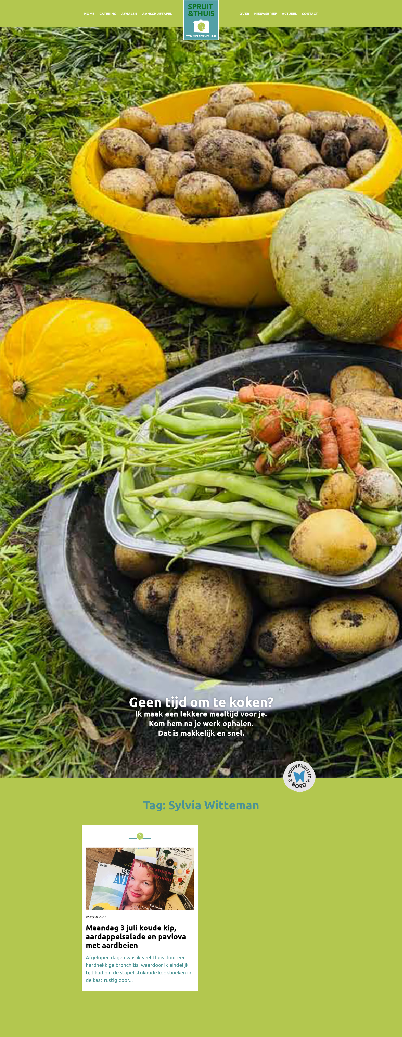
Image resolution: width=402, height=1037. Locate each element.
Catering (107, 13)
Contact (310, 13)
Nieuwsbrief (265, 13)
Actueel (289, 13)
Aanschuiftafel (157, 13)
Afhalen (129, 13)
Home (89, 13)
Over (244, 13)
